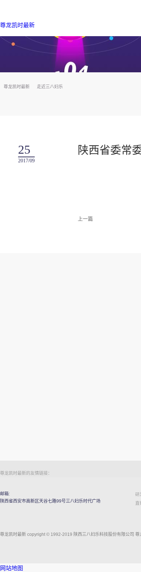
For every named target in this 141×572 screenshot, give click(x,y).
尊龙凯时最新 (17, 25)
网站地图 (11, 568)
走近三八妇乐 (50, 86)
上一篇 (85, 219)
